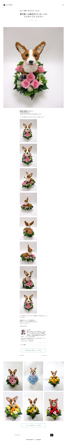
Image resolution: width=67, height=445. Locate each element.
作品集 (25, 10)
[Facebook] (22, 344)
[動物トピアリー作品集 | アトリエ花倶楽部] (31, 5)
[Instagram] (23, 344)
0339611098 (31, 340)
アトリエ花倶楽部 (37, 439)
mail (26, 340)
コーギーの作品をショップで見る (33, 425)
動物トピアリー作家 (30, 331)
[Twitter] (20, 344)
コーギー (38, 10)
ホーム (21, 10)
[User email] (24, 344)
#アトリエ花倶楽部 (28, 338)
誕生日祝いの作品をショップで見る (33, 350)
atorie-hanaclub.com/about (41, 342)
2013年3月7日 (44, 355)
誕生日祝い (22, 355)
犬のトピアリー (31, 10)
